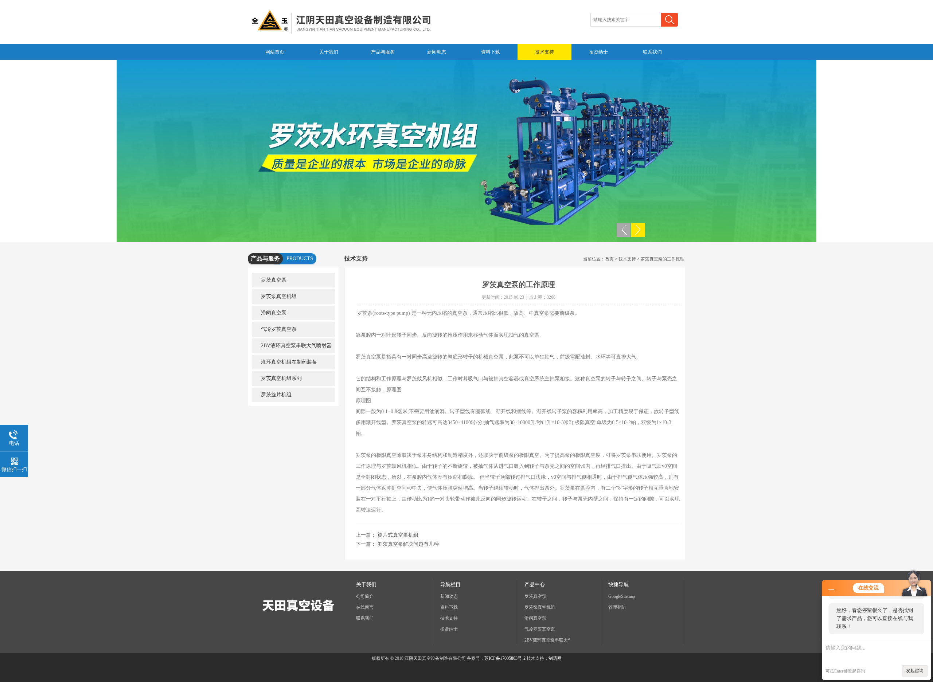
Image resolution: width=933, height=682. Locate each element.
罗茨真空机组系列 (281, 378)
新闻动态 (436, 52)
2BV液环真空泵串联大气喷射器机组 (292, 348)
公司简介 (365, 596)
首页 (609, 259)
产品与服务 (383, 52)
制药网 (555, 658)
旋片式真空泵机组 (398, 535)
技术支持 (544, 52)
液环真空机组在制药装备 (289, 362)
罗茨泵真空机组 (279, 296)
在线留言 (365, 607)
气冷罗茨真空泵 (279, 329)
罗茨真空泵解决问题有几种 (408, 544)
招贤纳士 (598, 52)
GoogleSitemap (621, 596)
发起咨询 (915, 670)
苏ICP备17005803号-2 (505, 658)
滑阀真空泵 (273, 312)
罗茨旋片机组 (276, 394)
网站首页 (274, 52)
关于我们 (328, 52)
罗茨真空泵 (273, 280)
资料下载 (490, 52)
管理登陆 (617, 607)
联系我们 (652, 52)
